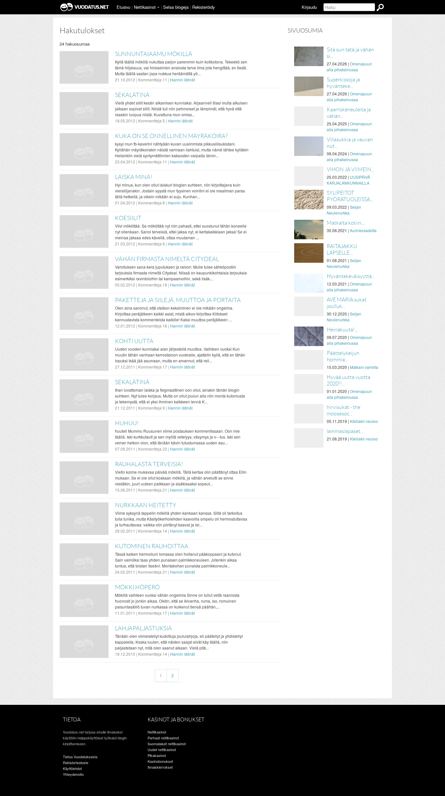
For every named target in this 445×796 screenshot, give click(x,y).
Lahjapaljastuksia (143, 628)
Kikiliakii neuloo (364, 421)
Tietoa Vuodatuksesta (80, 756)
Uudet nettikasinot (162, 749)
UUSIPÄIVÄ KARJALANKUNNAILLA (348, 180)
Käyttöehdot (72, 768)
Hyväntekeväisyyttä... (351, 276)
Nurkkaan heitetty (145, 505)
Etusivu (123, 7)
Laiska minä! (133, 177)
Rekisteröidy (203, 7)
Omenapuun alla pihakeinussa (349, 66)
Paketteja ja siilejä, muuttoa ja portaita (178, 300)
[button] (158, 7)
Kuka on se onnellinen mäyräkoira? (171, 136)
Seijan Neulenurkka (344, 210)
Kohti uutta (134, 341)
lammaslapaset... (345, 431)
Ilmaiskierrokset (160, 767)
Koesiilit (128, 218)
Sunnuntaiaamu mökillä (153, 54)
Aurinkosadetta (363, 230)
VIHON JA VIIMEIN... (350, 169)
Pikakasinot (157, 755)
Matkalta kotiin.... (346, 223)
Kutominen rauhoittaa (151, 546)
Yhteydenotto (73, 774)
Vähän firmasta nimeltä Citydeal (167, 259)
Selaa (176, 7)
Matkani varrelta (364, 367)
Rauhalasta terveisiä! (149, 464)
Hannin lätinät (182, 79)
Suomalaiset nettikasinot (167, 743)
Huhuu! (127, 423)
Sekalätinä (132, 95)
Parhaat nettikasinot (163, 737)
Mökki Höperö (137, 587)
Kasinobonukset (160, 761)
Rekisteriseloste (75, 762)
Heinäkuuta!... (342, 329)
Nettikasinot (145, 7)
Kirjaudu (309, 7)
